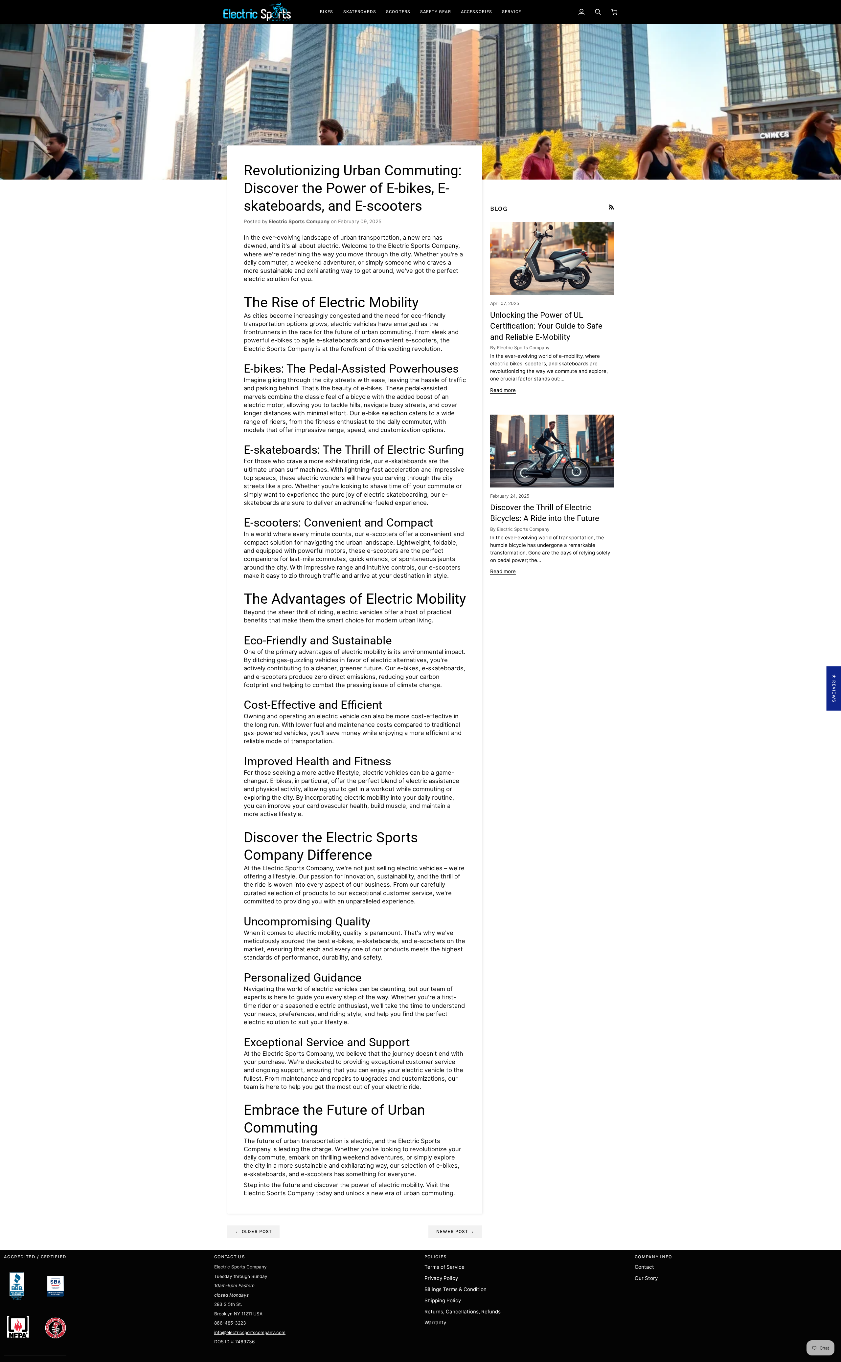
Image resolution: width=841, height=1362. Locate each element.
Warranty (435, 1322)
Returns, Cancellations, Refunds (462, 1311)
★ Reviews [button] (834, 688)
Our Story (646, 1278)
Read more (503, 390)
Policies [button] (435, 1257)
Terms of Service (444, 1267)
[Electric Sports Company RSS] (611, 207)
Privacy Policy (441, 1278)
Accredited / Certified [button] (35, 1257)
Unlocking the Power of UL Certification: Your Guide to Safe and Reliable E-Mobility (546, 326)
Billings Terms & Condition (455, 1289)
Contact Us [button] (229, 1257)
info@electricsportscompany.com (249, 1332)
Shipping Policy (442, 1300)
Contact (644, 1267)
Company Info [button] (653, 1257)
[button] (326, 12)
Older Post (253, 1231)
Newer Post (455, 1231)
